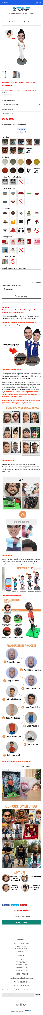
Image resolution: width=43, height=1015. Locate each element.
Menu (6, 2)
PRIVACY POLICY (21, 962)
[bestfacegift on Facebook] (17, 1005)
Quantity (4, 92)
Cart (39, 2)
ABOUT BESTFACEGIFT (21, 943)
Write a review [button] (21, 922)
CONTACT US (21, 946)
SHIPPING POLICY (22, 965)
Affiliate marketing (21, 970)
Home (3, 22)
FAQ (21, 959)
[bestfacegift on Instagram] (21, 1005)
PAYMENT (21, 951)
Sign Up (37, 995)
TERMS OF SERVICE (21, 949)
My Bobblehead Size (8, 100)
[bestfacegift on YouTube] (24, 1005)
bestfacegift (19, 1011)
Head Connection (7, 109)
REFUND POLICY (21, 967)
